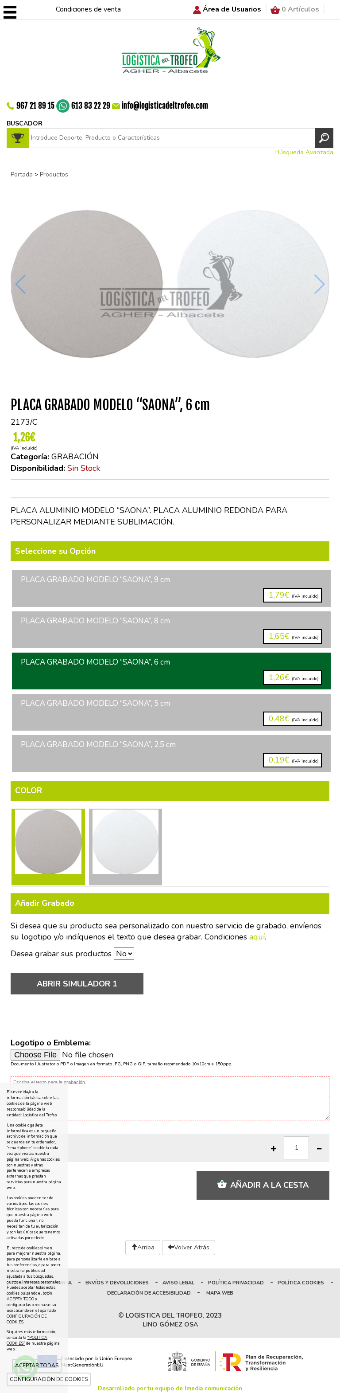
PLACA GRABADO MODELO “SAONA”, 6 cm (170, 669)
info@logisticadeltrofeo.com (165, 105)
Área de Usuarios (232, 9)
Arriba (146, 1247)
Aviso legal (178, 1283)
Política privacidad (236, 1283)
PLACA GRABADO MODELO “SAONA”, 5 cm (170, 711)
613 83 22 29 (90, 105)
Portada (22, 174)
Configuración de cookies (49, 1379)
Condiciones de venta (88, 9)
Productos (54, 174)
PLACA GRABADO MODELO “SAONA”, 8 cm (170, 628)
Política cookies (301, 1283)
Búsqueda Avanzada (304, 152)
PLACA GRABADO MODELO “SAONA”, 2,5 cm (170, 752)
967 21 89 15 (35, 105)
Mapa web (219, 1293)
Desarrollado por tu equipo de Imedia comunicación (170, 1389)
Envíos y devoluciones (117, 1283)
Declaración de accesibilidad (149, 1293)
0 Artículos (300, 9)
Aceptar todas (36, 1365)
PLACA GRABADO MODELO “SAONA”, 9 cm (170, 587)
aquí (257, 936)
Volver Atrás (191, 1247)
